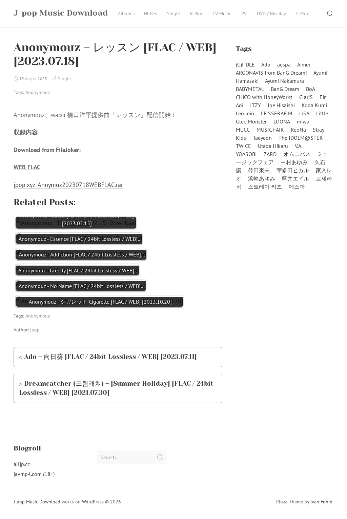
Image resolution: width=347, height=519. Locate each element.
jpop (35, 330)
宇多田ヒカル (293, 170)
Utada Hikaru (273, 145)
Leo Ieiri (245, 113)
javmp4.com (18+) (34, 473)
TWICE (243, 145)
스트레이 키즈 (265, 186)
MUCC (243, 129)
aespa (284, 64)
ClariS (306, 97)
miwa (303, 121)
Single (173, 14)
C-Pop (302, 14)
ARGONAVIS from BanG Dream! (271, 72)
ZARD (270, 154)
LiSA (304, 113)
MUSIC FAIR (270, 129)
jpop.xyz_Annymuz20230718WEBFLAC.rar (68, 185)
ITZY (255, 105)
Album (124, 14)
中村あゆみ (294, 162)
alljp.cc (22, 464)
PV (244, 14)
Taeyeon (262, 137)
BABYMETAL (250, 88)
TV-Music (221, 14)
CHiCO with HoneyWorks (264, 97)
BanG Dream (285, 88)
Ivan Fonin (321, 502)
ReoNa (298, 129)
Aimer (303, 64)
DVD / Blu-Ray (271, 14)
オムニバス (296, 154)
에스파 (297, 186)
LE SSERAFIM (276, 113)
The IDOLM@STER (301, 137)
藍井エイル (295, 178)
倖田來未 (259, 170)
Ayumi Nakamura (284, 80)
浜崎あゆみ (261, 178)
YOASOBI (246, 154)
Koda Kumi (314, 105)
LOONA (281, 121)
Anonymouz (37, 92)
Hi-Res (150, 14)
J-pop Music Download (37, 502)
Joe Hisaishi (281, 105)
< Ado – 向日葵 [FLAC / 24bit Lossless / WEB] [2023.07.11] (108, 357)
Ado (265, 64)
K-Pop (196, 14)
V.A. (298, 145)
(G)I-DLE (245, 64)
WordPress (93, 502)
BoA (310, 88)
